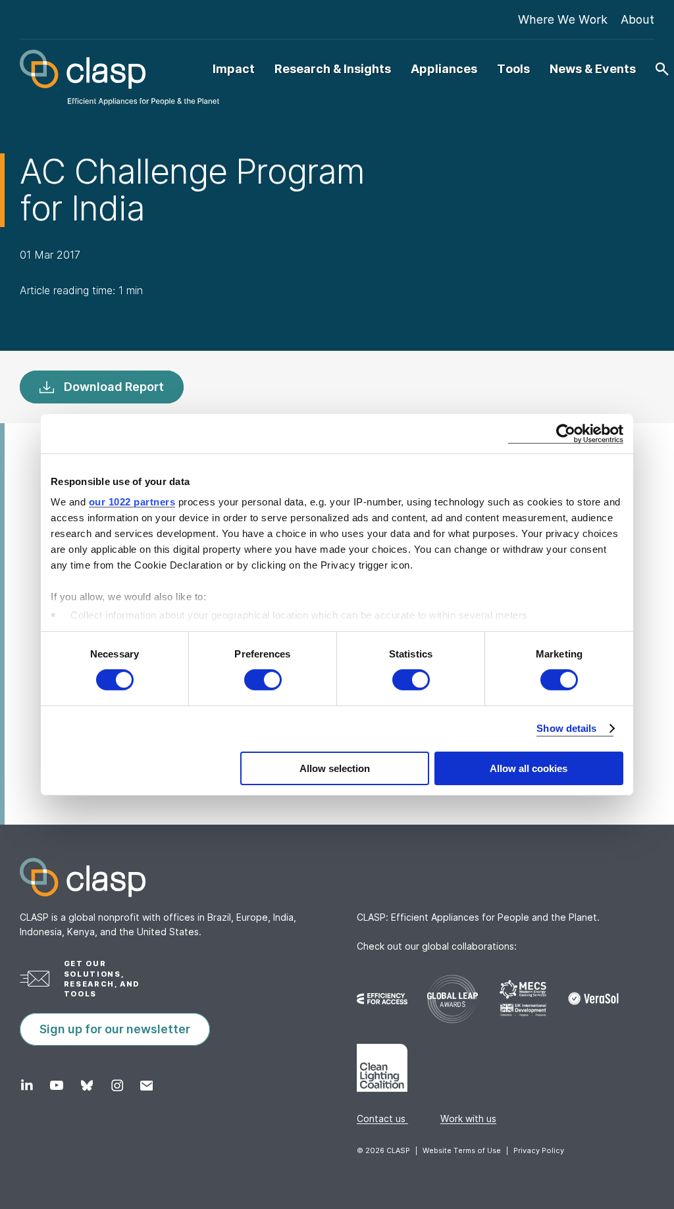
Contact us (382, 1118)
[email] (146, 1085)
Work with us (468, 1118)
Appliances (444, 69)
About (637, 19)
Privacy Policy (538, 1150)
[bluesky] (86, 1085)
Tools (513, 69)
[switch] (263, 679)
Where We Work (563, 19)
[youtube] (56, 1085)
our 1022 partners (132, 501)
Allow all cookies (528, 768)
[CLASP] (116, 77)
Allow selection (334, 768)
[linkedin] (27, 1085)
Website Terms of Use (462, 1150)
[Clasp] (337, 877)
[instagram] (117, 1085)
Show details (566, 728)
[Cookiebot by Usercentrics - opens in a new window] (565, 433)
